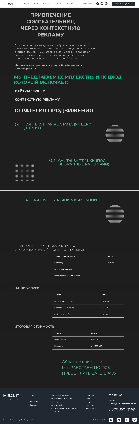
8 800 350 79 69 (122, 409)
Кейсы (59, 4)
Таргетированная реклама (61, 402)
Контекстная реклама (59, 395)
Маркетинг (90, 405)
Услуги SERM (55, 411)
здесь (52, 234)
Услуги (36, 4)
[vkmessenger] (106, 3)
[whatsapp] (102, 3)
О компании (47, 4)
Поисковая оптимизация (61, 399)
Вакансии (34, 405)
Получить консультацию (123, 4)
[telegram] (97, 3)
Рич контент (91, 408)
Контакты (69, 4)
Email (88, 399)
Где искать (116, 395)
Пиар (88, 402)
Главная (26, 4)
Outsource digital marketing (11, 399)
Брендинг (90, 395)
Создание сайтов (57, 405)
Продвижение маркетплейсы (63, 408)
